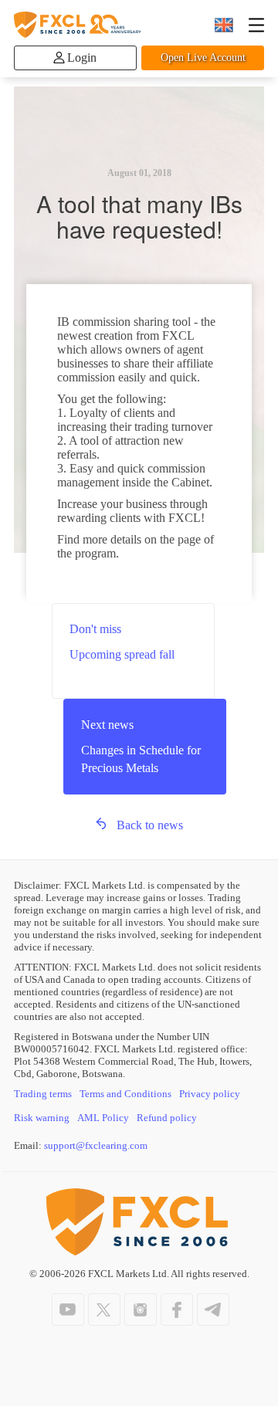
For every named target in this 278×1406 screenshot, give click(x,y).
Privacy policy (209, 1093)
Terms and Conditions (125, 1093)
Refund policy (167, 1117)
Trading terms (43, 1093)
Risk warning (42, 1117)
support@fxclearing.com (95, 1145)
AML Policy (103, 1117)
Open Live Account (203, 57)
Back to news (150, 825)
